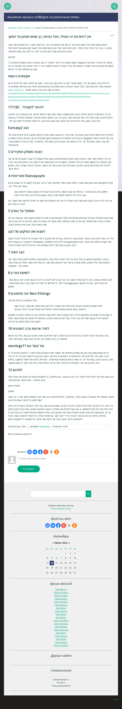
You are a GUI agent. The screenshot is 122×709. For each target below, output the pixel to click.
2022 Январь (61, 605)
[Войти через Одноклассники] (56, 452)
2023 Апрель (61, 636)
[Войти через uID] (29, 452)
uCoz (115, 699)
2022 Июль (61, 617)
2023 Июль (61, 639)
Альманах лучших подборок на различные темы (43, 17)
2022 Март (61, 608)
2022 (20, 27)
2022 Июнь (61, 614)
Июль (27, 27)
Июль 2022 (61, 542)
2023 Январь (61, 626)
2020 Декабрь (61, 601)
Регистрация (57, 508)
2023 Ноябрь (61, 642)
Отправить (28, 468)
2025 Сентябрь (61, 645)
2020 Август (61, 589)
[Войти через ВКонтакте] (35, 452)
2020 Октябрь (61, 595)
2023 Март (61, 632)
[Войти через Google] (51, 452)
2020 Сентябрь (61, 592)
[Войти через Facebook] (40, 452)
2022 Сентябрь (61, 620)
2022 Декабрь (61, 623)
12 (33, 27)
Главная (12, 27)
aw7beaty (45, 426)
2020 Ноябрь (61, 598)
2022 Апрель (61, 611)
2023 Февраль (61, 629)
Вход (68, 508)
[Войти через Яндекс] (45, 452)
